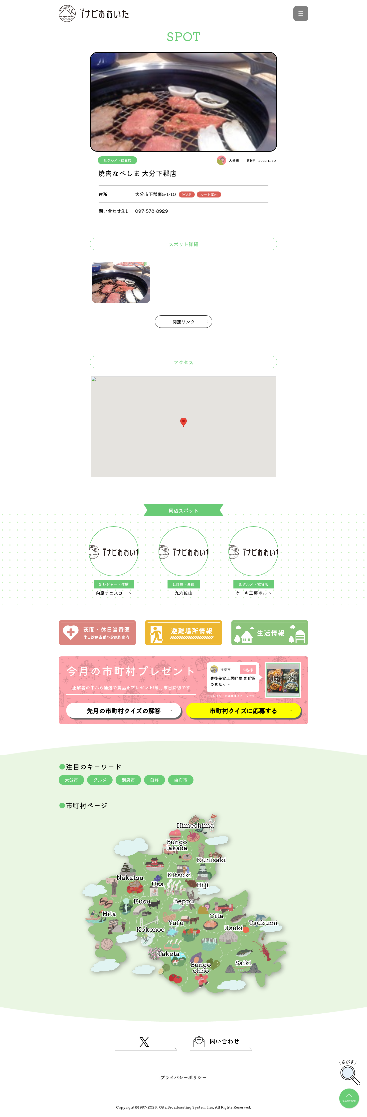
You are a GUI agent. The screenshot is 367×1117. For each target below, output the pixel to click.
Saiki (243, 962)
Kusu (142, 900)
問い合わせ (224, 1041)
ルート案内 (209, 194)
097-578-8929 (151, 210)
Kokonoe (150, 928)
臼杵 (154, 779)
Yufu (176, 922)
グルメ (100, 779)
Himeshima (195, 824)
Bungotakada (176, 844)
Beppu (184, 900)
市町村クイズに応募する (243, 710)
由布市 (180, 779)
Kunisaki (211, 859)
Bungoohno (200, 967)
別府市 (128, 779)
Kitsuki (179, 874)
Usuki (233, 927)
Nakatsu (130, 877)
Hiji (203, 884)
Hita (109, 913)
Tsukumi (263, 922)
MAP (186, 194)
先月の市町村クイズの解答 (124, 710)
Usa (158, 883)
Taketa (169, 953)
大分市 (71, 779)
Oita (216, 915)
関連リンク (183, 321)
